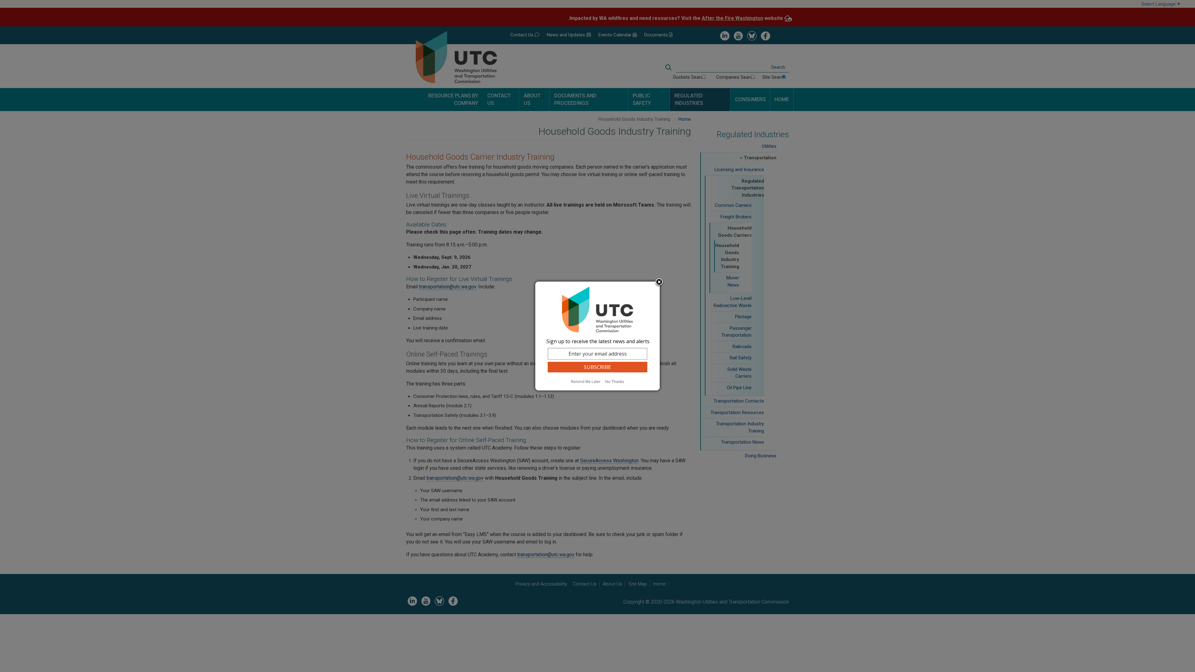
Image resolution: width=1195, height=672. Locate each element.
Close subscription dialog (659, 282)
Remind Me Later (586, 381)
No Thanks (614, 381)
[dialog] (597, 336)
